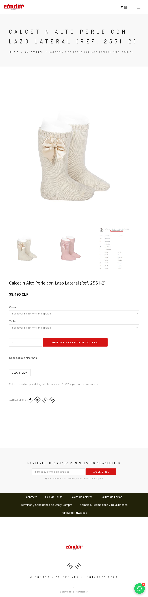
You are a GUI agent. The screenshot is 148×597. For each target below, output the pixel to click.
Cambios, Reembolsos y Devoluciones (104, 504)
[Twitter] (37, 399)
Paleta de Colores (81, 497)
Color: (13, 307)
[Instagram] (70, 565)
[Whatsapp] (77, 565)
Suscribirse (101, 471)
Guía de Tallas (53, 497)
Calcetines (34, 52)
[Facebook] (30, 399)
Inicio (14, 52)
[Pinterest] (45, 399)
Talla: (12, 321)
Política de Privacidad (74, 512)
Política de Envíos (111, 497)
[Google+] (52, 399)
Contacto (31, 497)
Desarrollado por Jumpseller (74, 591)
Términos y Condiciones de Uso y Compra (46, 504)
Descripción (20, 372)
